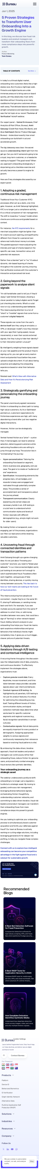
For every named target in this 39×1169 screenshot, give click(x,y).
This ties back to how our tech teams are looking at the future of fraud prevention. (19, 586)
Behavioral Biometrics (10, 1088)
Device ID (5, 1084)
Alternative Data (8, 1101)
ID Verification (7, 1093)
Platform (5, 1080)
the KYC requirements (21, 228)
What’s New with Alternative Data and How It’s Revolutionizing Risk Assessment (18, 379)
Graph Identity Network (11, 1097)
